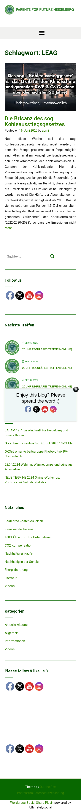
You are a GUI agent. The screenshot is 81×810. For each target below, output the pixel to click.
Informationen (15, 641)
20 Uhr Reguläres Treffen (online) (47, 349)
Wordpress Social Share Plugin (32, 803)
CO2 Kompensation (18, 545)
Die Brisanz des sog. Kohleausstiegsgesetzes (35, 121)
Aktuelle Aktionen (17, 625)
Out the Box (48, 787)
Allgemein (12, 633)
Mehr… (9, 228)
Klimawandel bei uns (19, 529)
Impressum (25, 793)
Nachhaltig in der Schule (22, 562)
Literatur (11, 578)
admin (46, 130)
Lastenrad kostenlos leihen (24, 521)
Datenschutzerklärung (48, 793)
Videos (10, 586)
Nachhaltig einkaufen (19, 553)
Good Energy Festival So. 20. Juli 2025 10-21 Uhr (39, 443)
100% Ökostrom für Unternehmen (28, 537)
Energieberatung (16, 570)
